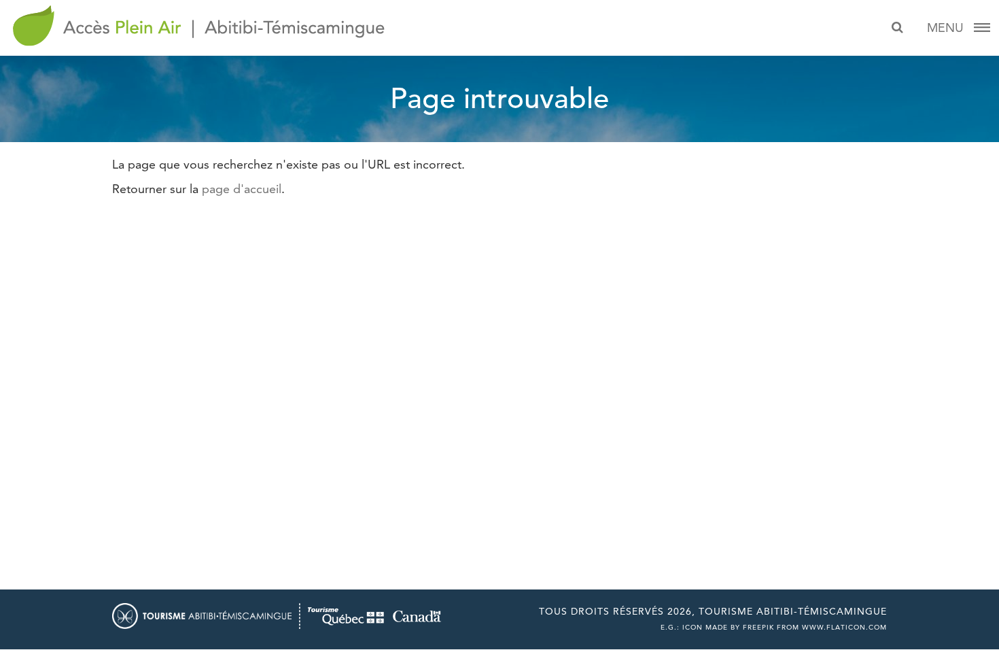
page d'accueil (241, 188)
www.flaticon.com (844, 627)
